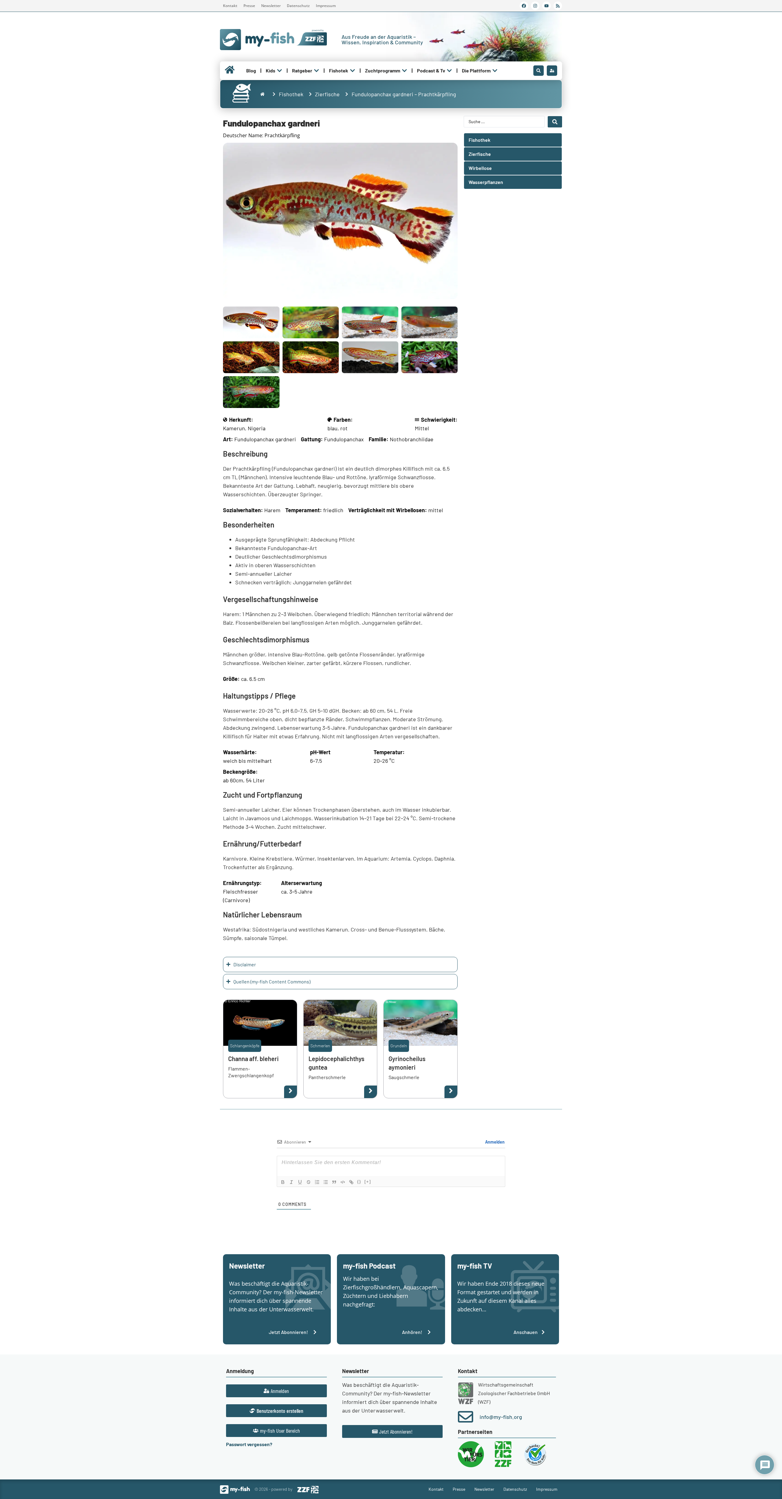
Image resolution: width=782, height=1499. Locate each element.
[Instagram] (535, 6)
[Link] (351, 1182)
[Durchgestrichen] (308, 1182)
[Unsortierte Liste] (325, 1182)
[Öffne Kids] (279, 70)
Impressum (326, 5)
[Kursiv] (291, 1182)
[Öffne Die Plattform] (495, 70)
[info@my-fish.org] (465, 1416)
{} (359, 1181)
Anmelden (494, 1141)
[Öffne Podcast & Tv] (449, 70)
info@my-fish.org (501, 1416)
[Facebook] (524, 6)
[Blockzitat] (334, 1182)
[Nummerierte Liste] (317, 1182)
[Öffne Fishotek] (352, 70)
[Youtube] (546, 6)
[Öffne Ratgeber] (316, 70)
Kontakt (230, 5)
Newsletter (271, 5)
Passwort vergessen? (249, 1444)
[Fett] (283, 1182)
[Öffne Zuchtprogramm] (404, 70)
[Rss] (558, 6)
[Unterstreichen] (300, 1182)
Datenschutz (298, 5)
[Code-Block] (342, 1182)
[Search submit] (555, 121)
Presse (249, 5)
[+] (367, 1181)
